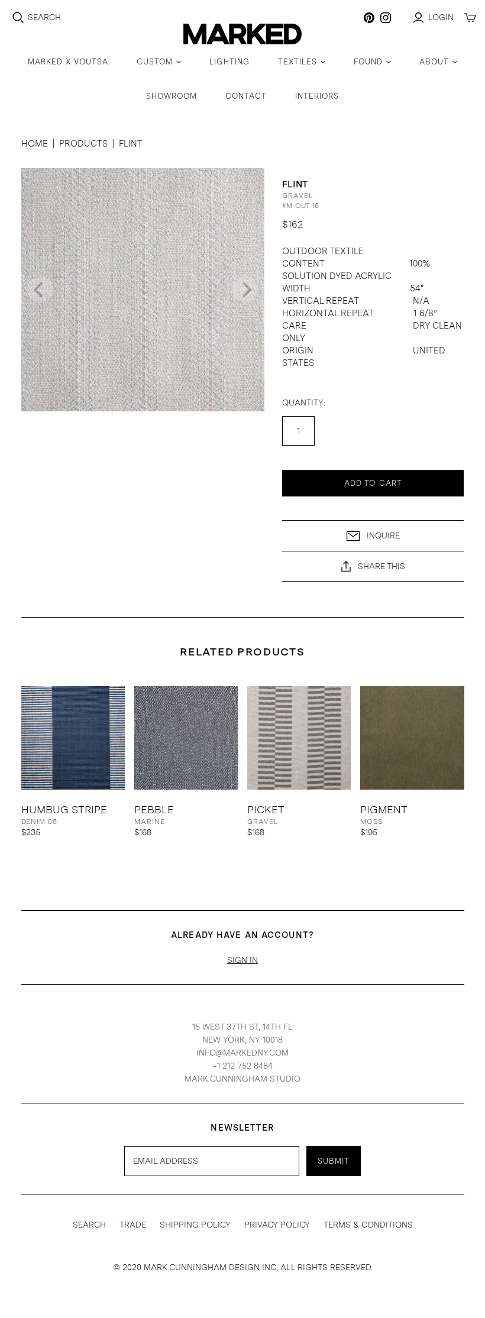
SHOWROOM (171, 96)
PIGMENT (384, 809)
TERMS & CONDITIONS (368, 1224)
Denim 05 (39, 821)
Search (44, 17)
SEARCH (89, 1224)
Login (441, 17)
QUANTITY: (303, 402)
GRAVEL (263, 821)
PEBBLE (154, 809)
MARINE (149, 821)
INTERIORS (317, 96)
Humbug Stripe (64, 809)
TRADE (132, 1224)
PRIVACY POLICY (277, 1224)
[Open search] (18, 18)
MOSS (371, 821)
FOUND (368, 61)
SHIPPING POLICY (195, 1224)
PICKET (265, 809)
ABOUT (434, 61)
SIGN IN (242, 960)
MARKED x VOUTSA (68, 61)
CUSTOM (155, 61)
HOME (34, 143)
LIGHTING (229, 61)
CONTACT (245, 96)
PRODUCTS (83, 143)
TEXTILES (297, 61)
